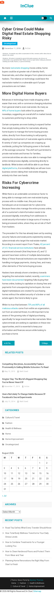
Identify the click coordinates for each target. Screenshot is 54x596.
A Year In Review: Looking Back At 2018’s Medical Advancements (10, 343)
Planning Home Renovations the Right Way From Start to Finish (27, 562)
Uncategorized (10, 44)
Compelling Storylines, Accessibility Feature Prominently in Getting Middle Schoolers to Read (25, 365)
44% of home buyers (11, 110)
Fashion (8, 423)
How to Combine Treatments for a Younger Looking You (24, 544)
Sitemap (37, 591)
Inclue (27, 48)
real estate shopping (19, 68)
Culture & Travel (12, 417)
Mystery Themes (36, 580)
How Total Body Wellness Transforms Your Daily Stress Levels (27, 535)
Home (8, 434)
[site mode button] (44, 18)
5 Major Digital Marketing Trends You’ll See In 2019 (47, 343)
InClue (27, 6)
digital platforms (9, 168)
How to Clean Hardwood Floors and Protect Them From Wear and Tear (27, 553)
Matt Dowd (24, 371)
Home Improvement (14, 439)
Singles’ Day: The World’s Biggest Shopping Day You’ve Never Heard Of (24, 380)
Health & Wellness (13, 428)
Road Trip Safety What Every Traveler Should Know (28, 528)
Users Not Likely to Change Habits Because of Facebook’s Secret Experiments (23, 395)
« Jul (4, 496)
